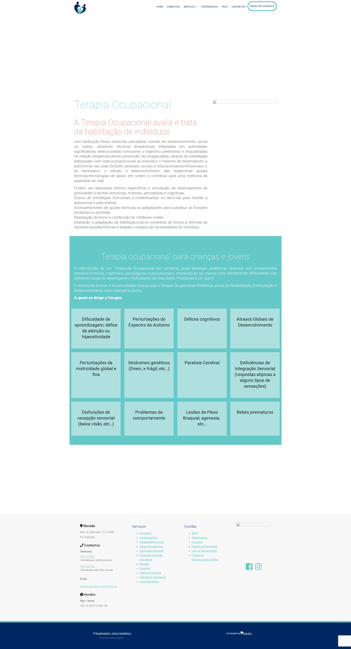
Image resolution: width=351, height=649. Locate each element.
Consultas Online (149, 581)
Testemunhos (209, 6)
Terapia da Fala (148, 537)
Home (159, 6)
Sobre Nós (173, 6)
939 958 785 (87, 566)
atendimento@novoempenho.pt (98, 586)
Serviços (190, 6)
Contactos (239, 6)
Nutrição (144, 564)
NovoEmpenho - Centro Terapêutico (113, 633)
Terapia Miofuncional (151, 542)
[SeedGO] (246, 633)
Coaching (144, 568)
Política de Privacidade (205, 546)
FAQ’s (225, 6)
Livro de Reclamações (204, 550)
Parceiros (197, 542)
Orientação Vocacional (152, 577)
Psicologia (145, 533)
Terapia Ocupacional (151, 546)
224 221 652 (87, 556)
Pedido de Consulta (262, 6)
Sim (175, 486)
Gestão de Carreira (150, 572)
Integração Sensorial (151, 550)
